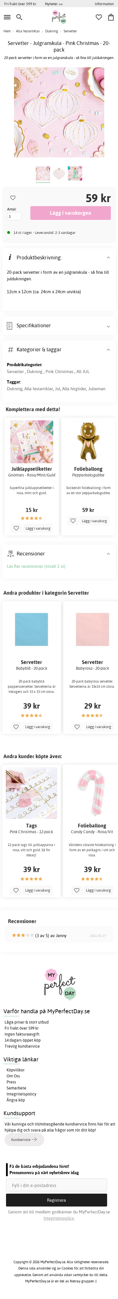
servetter (31, 272)
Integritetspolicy (21, 1094)
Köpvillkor (16, 1070)
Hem (7, 31)
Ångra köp (16, 1100)
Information (104, 3)
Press (11, 1082)
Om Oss (13, 1076)
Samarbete (16, 1088)
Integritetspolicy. (59, 1218)
